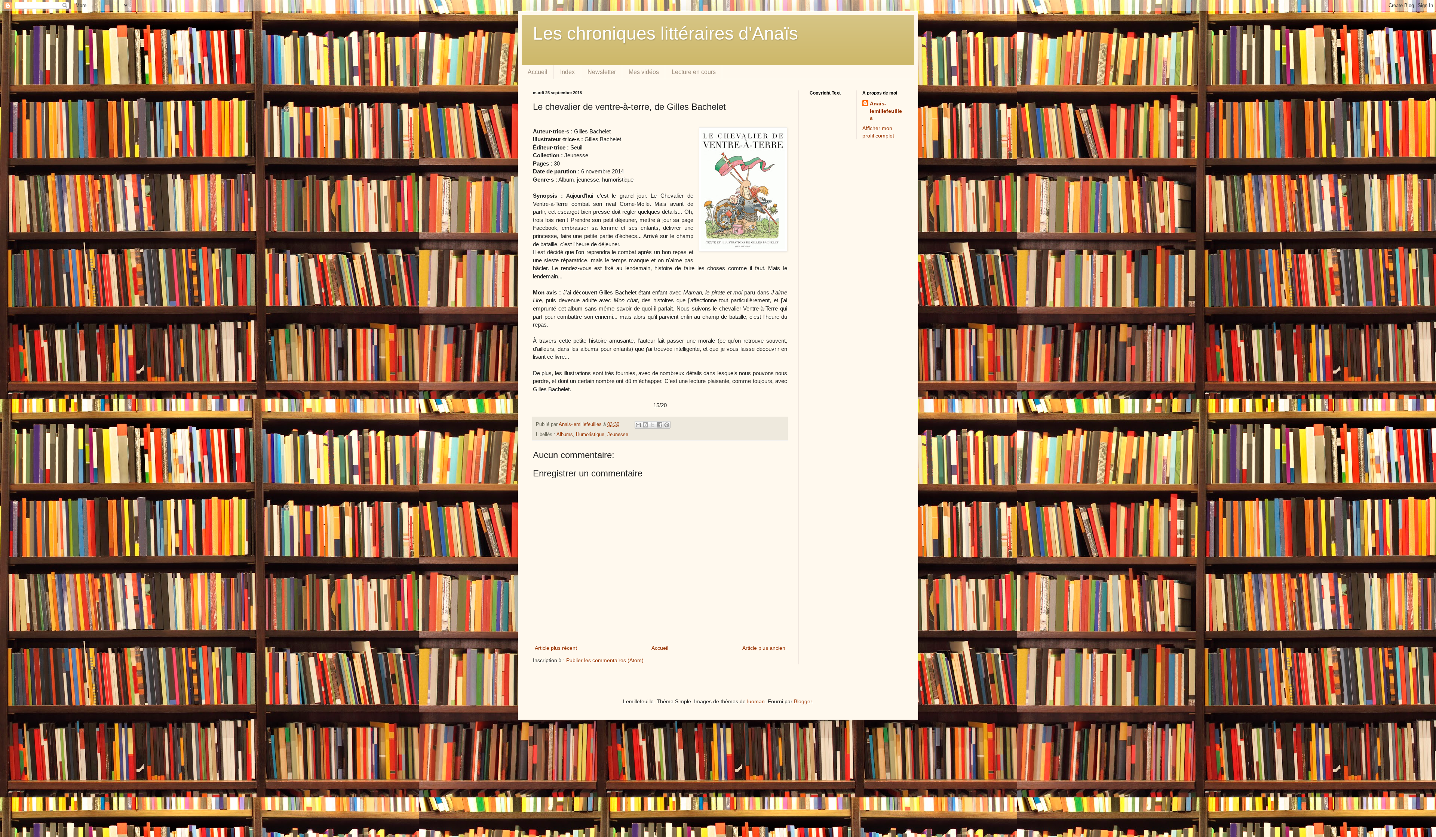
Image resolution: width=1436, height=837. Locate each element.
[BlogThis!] (645, 425)
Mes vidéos (644, 72)
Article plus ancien (763, 648)
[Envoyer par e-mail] (638, 425)
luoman (756, 701)
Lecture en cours (694, 72)
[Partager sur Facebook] (659, 425)
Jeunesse (617, 434)
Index (567, 72)
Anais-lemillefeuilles (886, 111)
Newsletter (601, 72)
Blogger (803, 701)
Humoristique (590, 434)
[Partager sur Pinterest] (667, 425)
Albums (564, 434)
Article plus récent (556, 648)
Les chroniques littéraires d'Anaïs (665, 33)
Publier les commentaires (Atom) (605, 660)
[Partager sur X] (652, 425)
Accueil (537, 72)
